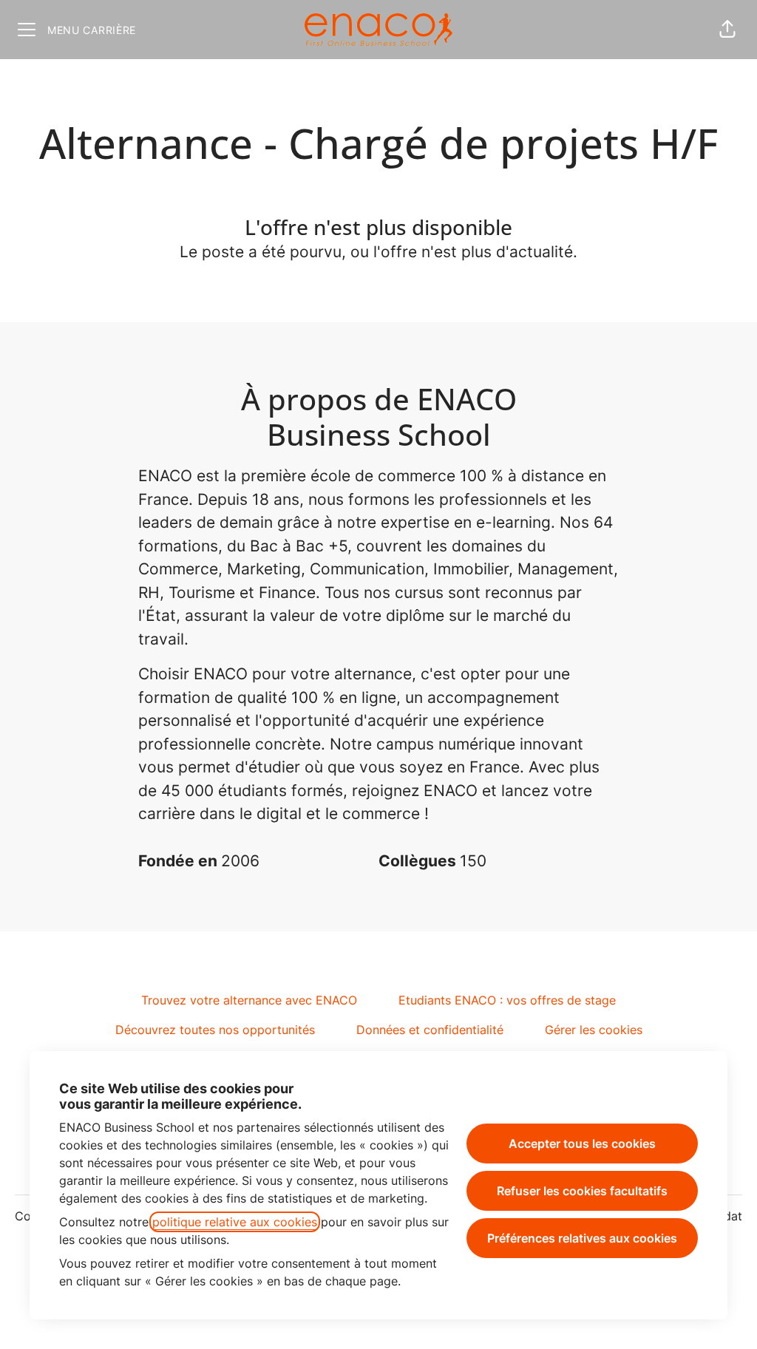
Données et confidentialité (429, 1029)
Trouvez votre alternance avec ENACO (249, 1000)
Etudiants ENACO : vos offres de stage (507, 1000)
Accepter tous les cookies (582, 1143)
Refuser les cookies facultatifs (582, 1190)
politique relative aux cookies (234, 1221)
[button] (727, 29)
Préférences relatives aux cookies (582, 1238)
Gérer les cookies (593, 1029)
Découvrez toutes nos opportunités (215, 1029)
